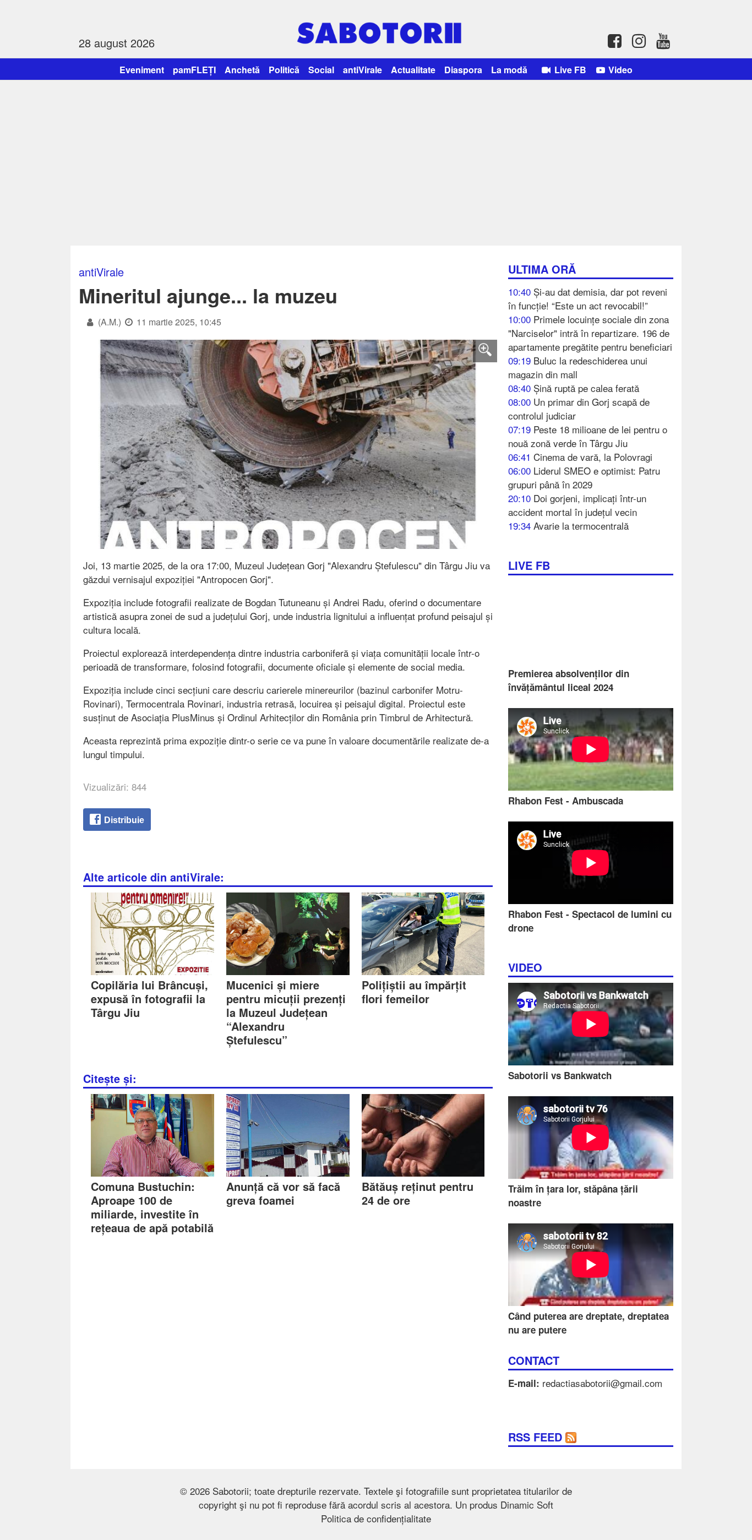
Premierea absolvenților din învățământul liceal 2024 (568, 680)
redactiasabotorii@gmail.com (602, 1383)
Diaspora (463, 69)
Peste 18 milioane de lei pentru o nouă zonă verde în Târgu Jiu (587, 436)
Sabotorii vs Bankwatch (560, 1075)
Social (321, 69)
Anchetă (242, 69)
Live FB (569, 69)
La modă (509, 69)
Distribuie (123, 820)
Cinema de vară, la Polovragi (592, 457)
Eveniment (141, 69)
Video (619, 69)
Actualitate (413, 69)
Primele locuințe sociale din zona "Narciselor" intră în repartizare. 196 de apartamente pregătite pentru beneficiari (590, 332)
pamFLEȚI (194, 69)
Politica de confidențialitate (376, 1518)
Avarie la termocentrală (581, 525)
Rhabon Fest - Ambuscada (565, 800)
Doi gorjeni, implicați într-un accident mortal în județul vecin (577, 505)
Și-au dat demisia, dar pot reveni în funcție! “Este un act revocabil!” (587, 298)
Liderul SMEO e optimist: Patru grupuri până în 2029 (584, 477)
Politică (284, 69)
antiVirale (362, 69)
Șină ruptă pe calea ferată (586, 388)
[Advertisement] (376, 163)
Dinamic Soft (526, 1504)
